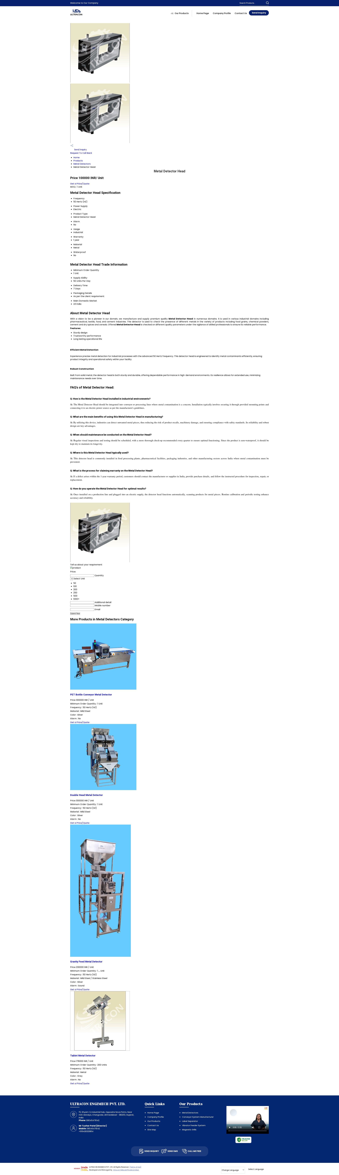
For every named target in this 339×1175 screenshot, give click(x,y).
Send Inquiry (259, 12)
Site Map (151, 1129)
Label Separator (190, 1121)
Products (78, 160)
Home (76, 157)
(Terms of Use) (135, 1167)
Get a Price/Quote (79, 183)
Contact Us (241, 13)
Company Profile (222, 13)
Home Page (203, 13)
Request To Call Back (81, 153)
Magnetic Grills (189, 1129)
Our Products (182, 13)
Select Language (256, 1169)
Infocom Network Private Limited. (126, 1170)
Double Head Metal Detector (86, 795)
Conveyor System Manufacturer (198, 1117)
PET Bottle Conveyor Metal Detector (91, 694)
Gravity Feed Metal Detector (86, 961)
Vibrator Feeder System (194, 1125)
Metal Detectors (82, 163)
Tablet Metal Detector (82, 1055)
